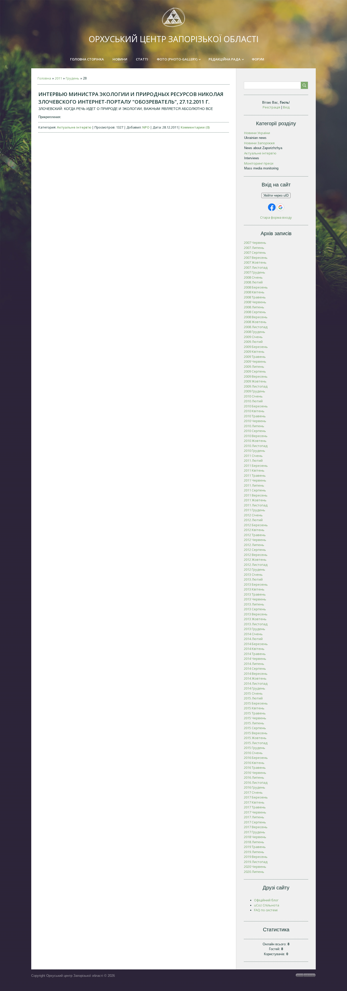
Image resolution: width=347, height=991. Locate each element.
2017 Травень (255, 807)
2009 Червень (255, 361)
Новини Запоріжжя (259, 143)
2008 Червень (255, 302)
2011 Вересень (255, 495)
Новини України (257, 133)
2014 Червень (255, 658)
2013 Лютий (253, 579)
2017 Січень (253, 792)
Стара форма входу (276, 217)
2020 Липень (254, 871)
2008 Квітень (254, 292)
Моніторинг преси (258, 163)
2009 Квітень (254, 351)
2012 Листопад (255, 564)
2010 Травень (255, 416)
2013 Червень (255, 599)
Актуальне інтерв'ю (74, 127)
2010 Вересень (255, 436)
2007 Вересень (255, 257)
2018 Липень (254, 842)
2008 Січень (253, 277)
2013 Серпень (255, 609)
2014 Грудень (254, 688)
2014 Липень (254, 663)
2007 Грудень (254, 272)
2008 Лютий (253, 282)
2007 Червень (255, 242)
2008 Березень (256, 287)
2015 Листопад (255, 743)
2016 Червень (255, 772)
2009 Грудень (254, 391)
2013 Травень (255, 594)
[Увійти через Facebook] (272, 207)
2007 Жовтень (255, 262)
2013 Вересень (255, 614)
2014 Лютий (253, 638)
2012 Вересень (255, 554)
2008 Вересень (255, 317)
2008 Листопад (255, 327)
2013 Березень (256, 584)
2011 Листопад (255, 505)
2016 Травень (255, 767)
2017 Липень (254, 817)
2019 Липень (254, 852)
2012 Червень (255, 539)
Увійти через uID (276, 195)
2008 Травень (255, 297)
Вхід (286, 107)
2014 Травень (255, 653)
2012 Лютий (253, 520)
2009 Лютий (253, 341)
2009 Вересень (255, 376)
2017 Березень (256, 797)
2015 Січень (253, 693)
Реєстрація (271, 107)
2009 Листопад (255, 386)
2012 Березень (256, 525)
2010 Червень (255, 421)
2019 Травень (255, 846)
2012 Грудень (254, 569)
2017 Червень (255, 812)
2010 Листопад (255, 445)
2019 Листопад (255, 861)
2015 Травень (255, 713)
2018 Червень (255, 837)
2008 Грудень (254, 331)
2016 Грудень (254, 787)
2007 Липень (254, 247)
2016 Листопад (255, 782)
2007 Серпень (255, 252)
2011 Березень (256, 465)
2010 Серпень (255, 430)
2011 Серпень (255, 490)
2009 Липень (254, 366)
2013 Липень (254, 604)
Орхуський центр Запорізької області (174, 39)
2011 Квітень (254, 470)
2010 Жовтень (255, 440)
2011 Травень (255, 475)
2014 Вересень (255, 673)
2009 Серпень (255, 371)
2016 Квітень (254, 762)
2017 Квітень (254, 802)
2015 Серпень (255, 728)
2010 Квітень (254, 411)
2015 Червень (255, 718)
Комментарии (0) (195, 127)
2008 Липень (254, 307)
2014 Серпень (255, 668)
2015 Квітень (254, 708)
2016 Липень (254, 777)
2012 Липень (254, 544)
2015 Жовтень (255, 738)
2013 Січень (253, 574)
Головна (44, 78)
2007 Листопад (255, 267)
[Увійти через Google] (280, 207)
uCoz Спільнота (266, 905)
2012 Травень (255, 535)
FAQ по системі (266, 910)
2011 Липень (254, 485)
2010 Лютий (253, 401)
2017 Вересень (255, 827)
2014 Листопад (255, 683)
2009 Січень (253, 336)
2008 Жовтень (255, 321)
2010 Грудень (254, 450)
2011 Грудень (254, 510)
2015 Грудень (254, 747)
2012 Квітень (254, 530)
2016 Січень (253, 752)
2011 (58, 78)
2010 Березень (256, 406)
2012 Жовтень (255, 559)
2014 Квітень (254, 648)
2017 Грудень (254, 832)
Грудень (72, 78)
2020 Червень (255, 866)
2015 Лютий (253, 698)
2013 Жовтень (255, 619)
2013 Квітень (254, 589)
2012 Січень (253, 515)
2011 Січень (253, 455)
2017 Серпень (255, 822)
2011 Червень (255, 480)
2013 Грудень (254, 629)
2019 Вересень (255, 856)
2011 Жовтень (255, 500)
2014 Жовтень (255, 678)
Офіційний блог (266, 900)
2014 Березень (256, 644)
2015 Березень (256, 703)
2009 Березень (256, 346)
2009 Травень (255, 356)
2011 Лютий (253, 460)
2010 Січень (253, 396)
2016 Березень (256, 757)
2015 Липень (254, 723)
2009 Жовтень (255, 381)
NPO (145, 127)
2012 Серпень (255, 549)
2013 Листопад (255, 624)
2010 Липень (254, 426)
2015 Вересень (255, 733)
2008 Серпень (255, 312)
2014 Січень (253, 634)
